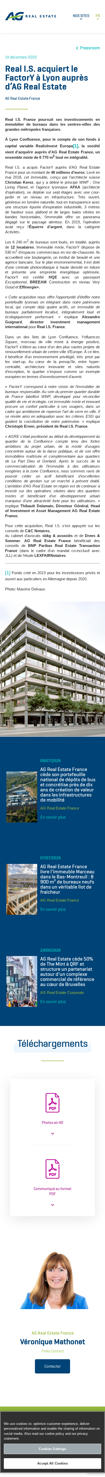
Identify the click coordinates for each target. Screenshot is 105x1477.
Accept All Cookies (52, 1463)
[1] (7, 572)
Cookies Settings (52, 1449)
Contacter (52, 1366)
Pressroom (90, 48)
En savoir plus (53, 817)
